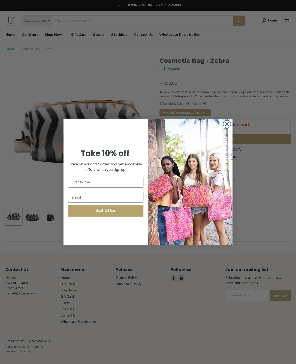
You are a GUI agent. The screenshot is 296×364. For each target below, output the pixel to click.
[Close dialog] (227, 124)
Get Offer (105, 210)
